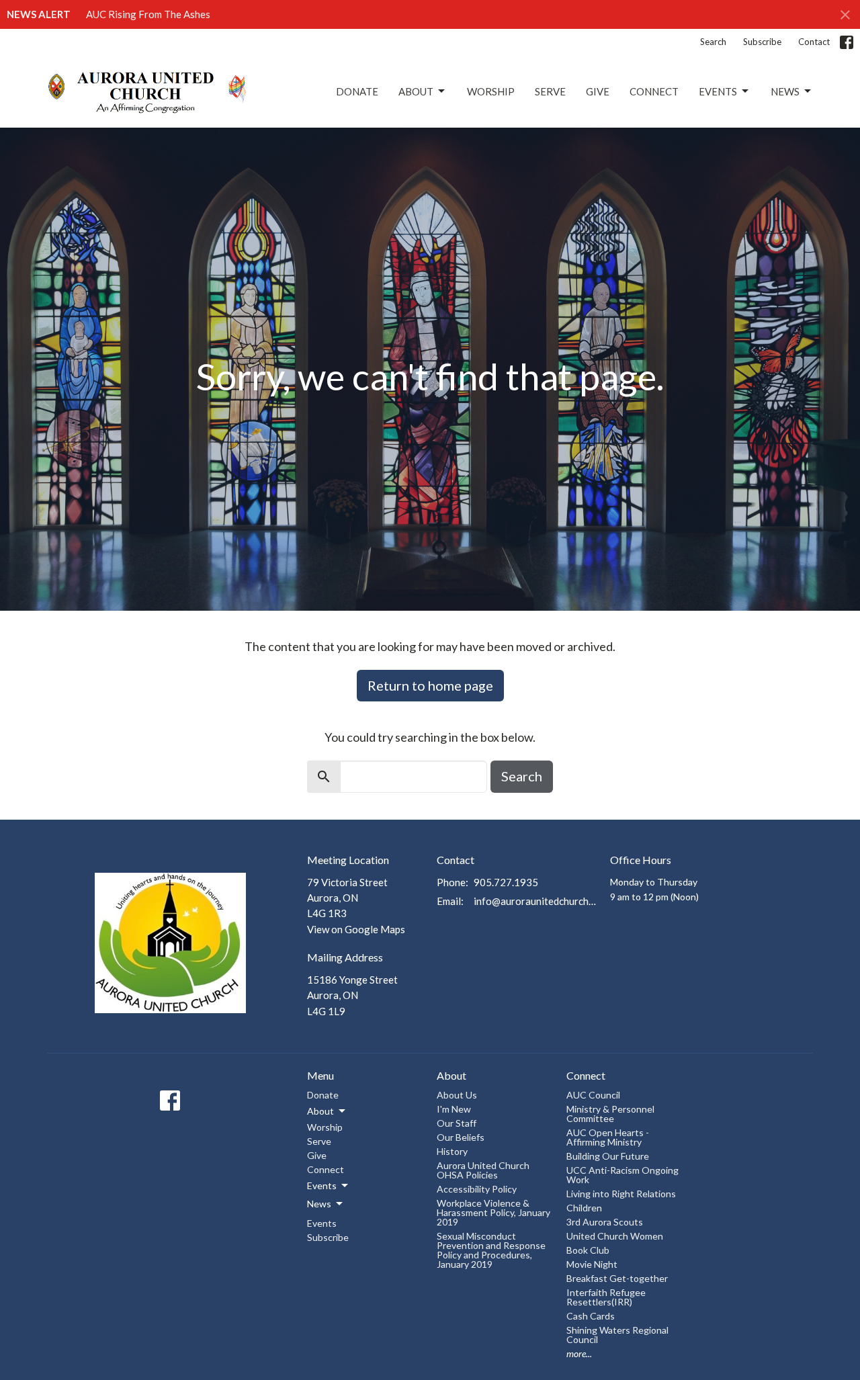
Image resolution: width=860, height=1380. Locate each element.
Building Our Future (607, 1156)
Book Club (587, 1250)
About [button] (320, 1111)
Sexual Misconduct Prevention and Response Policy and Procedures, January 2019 (491, 1250)
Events (718, 91)
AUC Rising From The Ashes (148, 14)
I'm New (454, 1109)
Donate (357, 91)
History (452, 1151)
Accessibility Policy (477, 1189)
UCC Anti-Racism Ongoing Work (622, 1174)
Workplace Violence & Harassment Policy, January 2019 (493, 1212)
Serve (550, 91)
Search (713, 41)
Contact (814, 41)
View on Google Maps (356, 929)
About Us (457, 1095)
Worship (491, 91)
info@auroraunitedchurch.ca (535, 901)
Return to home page (430, 685)
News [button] (319, 1203)
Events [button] (322, 1185)
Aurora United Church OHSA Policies (483, 1170)
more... (579, 1353)
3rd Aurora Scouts (604, 1221)
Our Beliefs (460, 1137)
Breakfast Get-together (617, 1278)
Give (597, 91)
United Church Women (614, 1236)
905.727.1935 (506, 882)
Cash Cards (590, 1316)
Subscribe (762, 41)
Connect (654, 91)
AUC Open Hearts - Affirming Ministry (607, 1137)
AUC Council (593, 1095)
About (415, 91)
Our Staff (456, 1123)
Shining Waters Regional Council (617, 1334)
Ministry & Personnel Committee (610, 1113)
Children (584, 1207)
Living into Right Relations (621, 1193)
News (785, 91)
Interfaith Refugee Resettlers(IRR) (606, 1297)
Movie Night (591, 1264)
